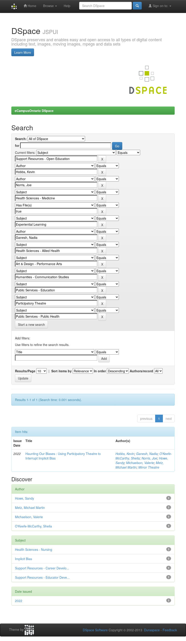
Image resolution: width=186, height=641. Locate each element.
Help (67, 5)
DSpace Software (95, 630)
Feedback (170, 630)
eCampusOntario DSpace (34, 110)
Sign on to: (160, 5)
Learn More (22, 52)
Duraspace (152, 630)
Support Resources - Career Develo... (42, 568)
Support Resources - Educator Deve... (42, 577)
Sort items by (61, 371)
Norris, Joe (149, 458)
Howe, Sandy (24, 498)
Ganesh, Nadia (147, 453)
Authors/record (141, 371)
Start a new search (31, 324)
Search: (21, 138)
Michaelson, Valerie (140, 462)
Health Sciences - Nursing (33, 549)
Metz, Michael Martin (30, 507)
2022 (18, 600)
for (17, 145)
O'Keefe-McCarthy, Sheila (33, 526)
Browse (49, 5)
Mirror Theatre (148, 467)
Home (31, 5)
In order (100, 371)
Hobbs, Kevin (124, 453)
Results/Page (25, 371)
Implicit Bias (23, 558)
